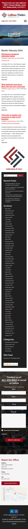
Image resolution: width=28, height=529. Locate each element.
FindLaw (14, 523)
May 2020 (8, 315)
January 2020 (9, 324)
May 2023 (8, 254)
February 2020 (9, 322)
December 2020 (9, 302)
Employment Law (5, 60)
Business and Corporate (6, 123)
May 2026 (8, 208)
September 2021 (9, 287)
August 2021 (8, 289)
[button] (25, 21)
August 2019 (8, 335)
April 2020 (8, 318)
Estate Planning (16, 123)
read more (4, 79)
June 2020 (8, 313)
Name (13, 389)
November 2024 (9, 230)
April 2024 (8, 239)
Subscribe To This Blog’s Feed (12, 358)
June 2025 (8, 221)
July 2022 (8, 267)
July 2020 (8, 311)
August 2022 (8, 265)
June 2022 (8, 270)
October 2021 (9, 285)
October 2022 (9, 261)
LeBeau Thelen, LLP (12, 58)
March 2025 (8, 224)
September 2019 (9, 333)
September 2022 (9, 263)
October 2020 (9, 305)
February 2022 (9, 276)
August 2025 (8, 217)
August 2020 (8, 309)
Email (14, 396)
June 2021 (8, 291)
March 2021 (8, 296)
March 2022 (8, 274)
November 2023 (9, 246)
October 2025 (9, 213)
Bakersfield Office (10, 483)
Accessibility (17, 519)
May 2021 (8, 294)
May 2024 (8, 237)
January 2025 (9, 226)
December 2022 (9, 259)
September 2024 (9, 232)
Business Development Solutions (15, 521)
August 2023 (8, 250)
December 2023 (9, 243)
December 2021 (9, 280)
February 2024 (9, 241)
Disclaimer (4, 434)
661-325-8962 (10, 21)
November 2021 (9, 283)
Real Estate (8, 351)
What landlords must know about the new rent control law (13, 86)
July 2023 (8, 252)
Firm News (8, 348)
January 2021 (9, 300)
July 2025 (8, 219)
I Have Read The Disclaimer (12, 430)
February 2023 (9, 256)
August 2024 (8, 235)
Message (13, 412)
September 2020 (9, 307)
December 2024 (9, 228)
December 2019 (9, 326)
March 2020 (8, 320)
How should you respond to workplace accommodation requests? (12, 200)
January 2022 (9, 278)
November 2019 (9, 328)
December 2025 (9, 211)
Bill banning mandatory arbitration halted (10, 55)
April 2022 (8, 272)
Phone (14, 404)
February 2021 (9, 298)
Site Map (11, 519)
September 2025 (9, 215)
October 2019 (9, 331)
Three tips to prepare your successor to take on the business (11, 117)
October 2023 (9, 248)
